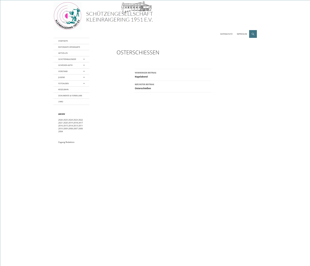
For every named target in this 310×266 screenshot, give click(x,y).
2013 (75, 125)
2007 (75, 128)
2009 (65, 128)
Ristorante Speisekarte (69, 47)
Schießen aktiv (65, 65)
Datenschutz (226, 34)
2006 (80, 128)
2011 (80, 125)
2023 (75, 119)
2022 (80, 119)
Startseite (63, 41)
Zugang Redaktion (66, 142)
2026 (60, 119)
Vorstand (63, 71)
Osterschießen (144, 86)
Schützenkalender (67, 59)
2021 (60, 122)
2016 (60, 125)
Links (60, 101)
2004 (60, 131)
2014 (70, 125)
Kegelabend (145, 74)
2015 (65, 125)
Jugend (61, 77)
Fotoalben (63, 83)
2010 (60, 128)
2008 (70, 128)
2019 (70, 122)
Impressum (242, 34)
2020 (65, 122)
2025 (65, 119)
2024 (70, 119)
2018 (75, 122)
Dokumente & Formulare (70, 95)
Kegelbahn (63, 89)
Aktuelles (63, 53)
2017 (80, 122)
